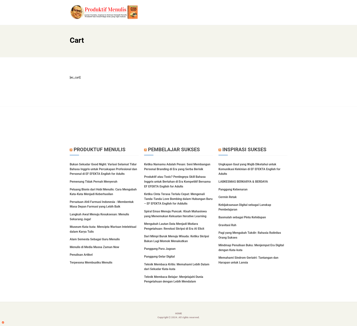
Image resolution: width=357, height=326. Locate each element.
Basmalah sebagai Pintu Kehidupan (242, 217)
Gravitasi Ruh (227, 225)
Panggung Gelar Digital (159, 256)
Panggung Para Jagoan (160, 248)
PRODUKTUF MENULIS (100, 149)
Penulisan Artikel (81, 254)
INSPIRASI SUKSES (244, 149)
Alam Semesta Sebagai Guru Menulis (95, 239)
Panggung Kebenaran (232, 189)
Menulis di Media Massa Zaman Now (94, 247)
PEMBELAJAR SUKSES (174, 149)
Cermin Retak (227, 197)
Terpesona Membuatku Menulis (91, 262)
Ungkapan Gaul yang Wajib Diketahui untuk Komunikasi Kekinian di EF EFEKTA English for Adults (249, 169)
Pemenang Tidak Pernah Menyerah (93, 181)
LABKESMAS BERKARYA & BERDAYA (243, 181)
